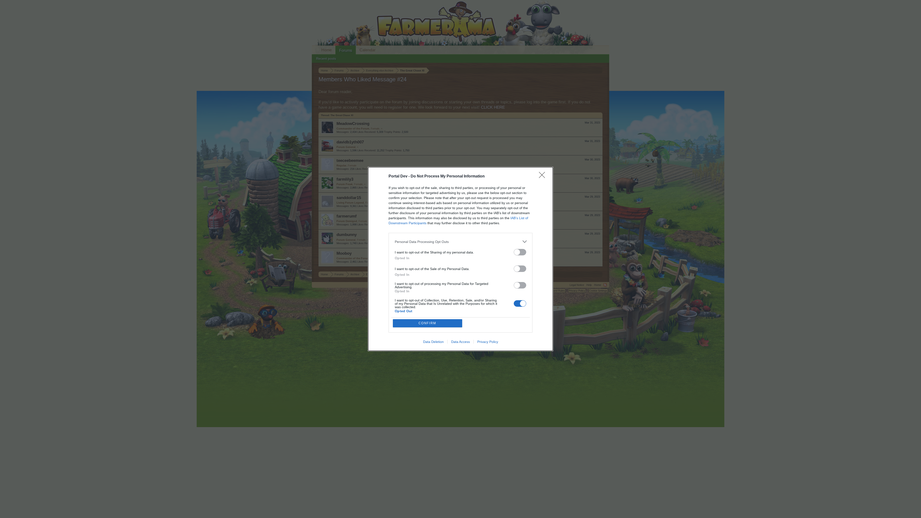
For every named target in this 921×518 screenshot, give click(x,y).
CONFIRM (427, 323)
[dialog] (460, 259)
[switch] (520, 252)
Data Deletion (433, 342)
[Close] (543, 176)
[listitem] (460, 241)
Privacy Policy (487, 342)
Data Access (460, 342)
